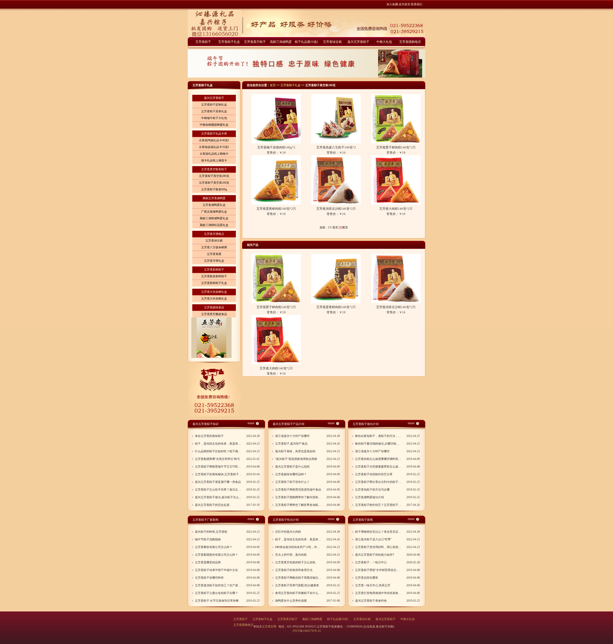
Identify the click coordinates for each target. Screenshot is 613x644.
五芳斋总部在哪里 (366, 577)
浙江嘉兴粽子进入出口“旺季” (373, 539)
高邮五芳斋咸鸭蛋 (214, 198)
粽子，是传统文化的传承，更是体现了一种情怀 (218, 443)
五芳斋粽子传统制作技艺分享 (373, 474)
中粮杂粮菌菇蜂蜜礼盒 (214, 124)
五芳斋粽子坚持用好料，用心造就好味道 (378, 547)
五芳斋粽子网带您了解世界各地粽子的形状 (298, 505)
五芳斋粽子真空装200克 (214, 182)
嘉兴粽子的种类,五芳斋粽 (211, 531)
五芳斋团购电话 (410, 42)
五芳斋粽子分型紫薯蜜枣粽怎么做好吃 (378, 466)
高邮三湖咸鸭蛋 (281, 42)
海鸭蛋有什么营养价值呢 (291, 600)
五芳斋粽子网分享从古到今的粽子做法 (378, 482)
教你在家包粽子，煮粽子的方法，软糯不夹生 (378, 436)
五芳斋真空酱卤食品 (214, 314)
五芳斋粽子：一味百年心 (371, 562)
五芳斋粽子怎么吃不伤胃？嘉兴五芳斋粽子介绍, (218, 489)
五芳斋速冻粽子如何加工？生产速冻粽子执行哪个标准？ (218, 585)
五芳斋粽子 (203, 42)
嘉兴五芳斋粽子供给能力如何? (374, 554)
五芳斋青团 (214, 254)
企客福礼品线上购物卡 (214, 153)
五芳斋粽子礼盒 (229, 42)
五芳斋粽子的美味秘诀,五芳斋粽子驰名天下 (218, 474)
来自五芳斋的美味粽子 (209, 436)
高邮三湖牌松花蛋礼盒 (214, 225)
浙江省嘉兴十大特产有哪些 (292, 436)
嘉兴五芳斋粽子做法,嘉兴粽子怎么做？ (218, 497)
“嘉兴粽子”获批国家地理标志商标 (296, 459)
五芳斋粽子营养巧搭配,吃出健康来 (297, 585)
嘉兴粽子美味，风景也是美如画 (295, 451)
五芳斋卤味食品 (214, 307)
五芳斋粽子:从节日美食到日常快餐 (217, 600)
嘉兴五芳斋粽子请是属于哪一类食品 (218, 482)
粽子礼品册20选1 (306, 42)
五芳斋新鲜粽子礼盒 (214, 283)
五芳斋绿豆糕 (332, 42)
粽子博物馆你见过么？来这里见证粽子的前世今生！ (378, 531)
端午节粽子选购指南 (208, 539)
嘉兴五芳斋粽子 (358, 42)
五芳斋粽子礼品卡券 (214, 133)
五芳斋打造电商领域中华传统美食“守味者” (378, 593)
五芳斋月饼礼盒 (214, 260)
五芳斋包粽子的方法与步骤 (372, 489)
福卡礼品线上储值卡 (214, 160)
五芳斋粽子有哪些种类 (209, 577)
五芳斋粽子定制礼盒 (214, 104)
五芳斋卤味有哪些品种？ (291, 474)
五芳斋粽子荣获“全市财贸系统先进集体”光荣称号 (378, 570)
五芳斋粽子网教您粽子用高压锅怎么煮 (298, 577)
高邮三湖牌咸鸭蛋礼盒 (214, 218)
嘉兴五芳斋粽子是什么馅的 (292, 466)
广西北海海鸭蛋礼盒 (214, 211)
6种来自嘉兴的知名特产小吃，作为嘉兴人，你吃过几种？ (298, 547)
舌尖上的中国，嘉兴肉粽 (291, 554)
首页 (273, 85)
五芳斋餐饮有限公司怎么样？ (213, 547)
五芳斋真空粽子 (255, 42)
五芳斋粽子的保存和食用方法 (293, 570)
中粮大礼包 (384, 42)
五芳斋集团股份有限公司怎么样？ (216, 554)
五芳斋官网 (269, 626)
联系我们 (416, 4)
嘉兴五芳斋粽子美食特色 (371, 600)
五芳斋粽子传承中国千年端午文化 (216, 570)
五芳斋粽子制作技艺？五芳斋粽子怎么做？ (378, 505)
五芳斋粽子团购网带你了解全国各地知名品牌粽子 (298, 497)
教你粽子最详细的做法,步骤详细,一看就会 (378, 443)
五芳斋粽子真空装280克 (214, 176)
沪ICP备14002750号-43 (306, 631)
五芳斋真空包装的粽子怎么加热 (295, 562)
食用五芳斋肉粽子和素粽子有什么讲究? (298, 593)
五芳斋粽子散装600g (214, 189)
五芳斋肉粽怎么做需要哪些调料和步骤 (378, 459)
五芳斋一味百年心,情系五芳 (372, 585)
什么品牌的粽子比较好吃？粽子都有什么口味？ (218, 451)
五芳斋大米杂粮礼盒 (214, 292)
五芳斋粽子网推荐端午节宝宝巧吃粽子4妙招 (218, 466)
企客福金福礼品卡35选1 (214, 147)
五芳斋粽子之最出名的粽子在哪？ (216, 593)
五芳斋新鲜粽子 (214, 269)
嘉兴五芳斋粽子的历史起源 (212, 505)
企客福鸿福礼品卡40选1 (214, 140)
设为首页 (404, 4)
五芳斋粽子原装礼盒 (214, 111)
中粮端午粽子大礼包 (214, 118)
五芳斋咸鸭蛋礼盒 (214, 205)
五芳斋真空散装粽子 (214, 169)
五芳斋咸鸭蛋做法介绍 (369, 497)
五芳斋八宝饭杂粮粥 (214, 247)
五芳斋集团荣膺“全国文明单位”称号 (217, 459)
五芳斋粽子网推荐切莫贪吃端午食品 (298, 489)
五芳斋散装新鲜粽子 (214, 276)
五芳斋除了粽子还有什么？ (292, 482)
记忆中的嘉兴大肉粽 (288, 531)
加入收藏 (392, 4)
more (251, 423)
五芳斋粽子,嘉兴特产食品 (291, 443)
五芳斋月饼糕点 (214, 234)
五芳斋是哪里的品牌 (208, 562)
